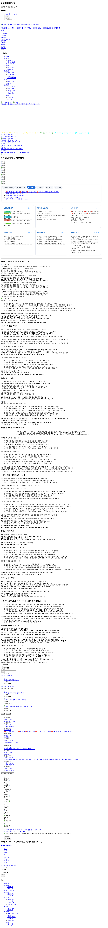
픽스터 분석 (75, 232)
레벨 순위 (3, 773)
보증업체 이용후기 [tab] (8, 187)
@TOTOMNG (22, 831)
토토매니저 (7, 688)
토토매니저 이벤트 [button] (11, 14)
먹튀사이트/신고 (5, 39)
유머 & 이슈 (8, 232)
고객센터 (3, 48)
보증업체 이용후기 (10, 208)
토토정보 (10, 69)
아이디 (4, 664)
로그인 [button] (6, 16)
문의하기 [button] (7, 836)
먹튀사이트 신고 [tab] (21, 187)
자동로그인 (6, 673)
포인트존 (3, 46)
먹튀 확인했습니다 (9, 770)
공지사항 (10, 97)
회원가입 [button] (7, 18)
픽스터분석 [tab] (58, 187)
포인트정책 (10, 94)
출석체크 (10, 92)
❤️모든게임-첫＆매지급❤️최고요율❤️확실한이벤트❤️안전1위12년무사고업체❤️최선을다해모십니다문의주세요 (38, 731)
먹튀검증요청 (11, 62)
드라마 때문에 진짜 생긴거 (12, 742)
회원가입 (3, 675)
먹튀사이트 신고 (42, 208)
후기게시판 (10, 74)
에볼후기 (6, 737)
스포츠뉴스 (10, 76)
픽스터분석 (10, 67)
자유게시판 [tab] (31, 187)
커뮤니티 (3, 42)
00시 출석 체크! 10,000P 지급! (45, 133)
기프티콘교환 (11, 90)
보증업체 (3, 35)
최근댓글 (8, 713)
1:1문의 (9, 99)
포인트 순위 (11, 773)
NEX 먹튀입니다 (9, 726)
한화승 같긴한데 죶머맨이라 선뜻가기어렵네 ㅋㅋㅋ (19, 749)
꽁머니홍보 (10, 81)
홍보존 (3, 44)
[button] (6, 854)
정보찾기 (9, 675)
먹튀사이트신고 (9, 752)
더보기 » (30, 208)
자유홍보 (10, 83)
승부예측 (3, 41)
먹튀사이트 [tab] (49, 187)
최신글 (3, 713)
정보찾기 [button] (13, 865)
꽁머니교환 (10, 88)
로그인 (3, 671)
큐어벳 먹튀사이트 (9, 721)
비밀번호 (5, 668)
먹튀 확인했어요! (9, 765)
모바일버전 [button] (7, 838)
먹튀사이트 (41, 232)
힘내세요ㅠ (7, 754)
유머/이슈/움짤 (11, 78)
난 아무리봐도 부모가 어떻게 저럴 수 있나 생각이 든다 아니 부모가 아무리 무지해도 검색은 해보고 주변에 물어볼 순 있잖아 (41, 759)
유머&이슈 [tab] (40, 187)
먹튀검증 (3, 37)
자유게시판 (10, 72)
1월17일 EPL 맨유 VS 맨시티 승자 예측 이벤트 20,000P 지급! (18, 133)
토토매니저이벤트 (12, 86)
